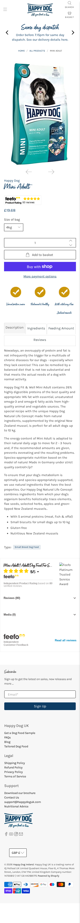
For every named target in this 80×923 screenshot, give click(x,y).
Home (21, 51)
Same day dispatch (40, 27)
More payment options (40, 276)
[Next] (51, 172)
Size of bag (12, 219)
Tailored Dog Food (16, 746)
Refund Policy (13, 767)
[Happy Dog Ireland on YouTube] (11, 835)
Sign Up (40, 706)
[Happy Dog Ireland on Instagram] (16, 835)
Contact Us (11, 797)
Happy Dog (12, 180)
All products (37, 51)
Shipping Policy (14, 763)
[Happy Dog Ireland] (40, 10)
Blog (7, 742)
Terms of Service (15, 776)
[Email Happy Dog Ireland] (21, 835)
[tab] (14, 328)
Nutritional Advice (16, 806)
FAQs (7, 737)
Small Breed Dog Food (27, 547)
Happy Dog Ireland (23, 864)
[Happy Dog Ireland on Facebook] (6, 835)
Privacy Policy (13, 772)
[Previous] (29, 172)
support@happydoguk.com (22, 802)
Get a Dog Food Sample (19, 733)
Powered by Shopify (48, 875)
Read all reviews (65, 640)
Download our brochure (19, 793)
